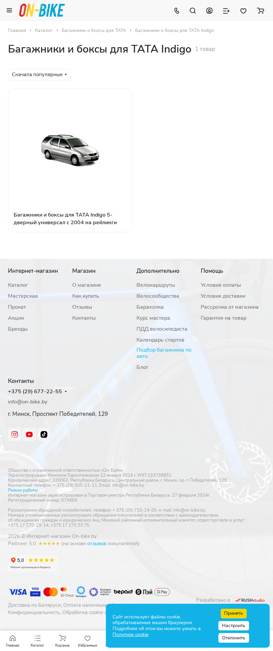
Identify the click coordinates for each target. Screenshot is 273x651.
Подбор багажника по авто (163, 353)
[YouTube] (29, 434)
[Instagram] (14, 434)
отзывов (96, 543)
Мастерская (23, 296)
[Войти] (209, 10)
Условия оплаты (221, 285)
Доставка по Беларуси (34, 605)
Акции (16, 318)
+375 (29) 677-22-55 (35, 392)
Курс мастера (153, 318)
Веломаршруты (155, 285)
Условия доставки (223, 296)
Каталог (18, 285)
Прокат (17, 307)
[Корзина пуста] (260, 10)
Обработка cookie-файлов (92, 612)
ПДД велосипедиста (161, 329)
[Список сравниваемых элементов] (226, 10)
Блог (142, 367)
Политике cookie (130, 634)
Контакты (84, 318)
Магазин (84, 271)
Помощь (212, 271)
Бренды (18, 329)
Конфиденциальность (34, 612)
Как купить (85, 296)
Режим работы (23, 490)
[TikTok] (44, 434)
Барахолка (150, 307)
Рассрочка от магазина (230, 307)
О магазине (86, 285)
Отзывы (82, 307)
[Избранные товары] (243, 10)
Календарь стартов (160, 340)
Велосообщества (157, 296)
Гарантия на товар (223, 318)
